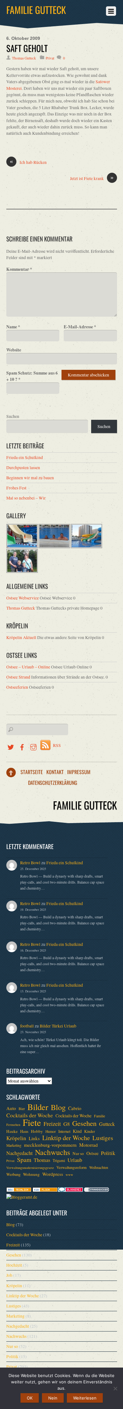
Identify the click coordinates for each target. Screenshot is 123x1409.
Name (13, 327)
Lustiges (102, 1138)
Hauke (12, 1131)
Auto (11, 1108)
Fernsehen (13, 1124)
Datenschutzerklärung (52, 782)
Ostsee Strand (18, 677)
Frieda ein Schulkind (24, 457)
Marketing (13, 1145)
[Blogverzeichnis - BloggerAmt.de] (21, 1197)
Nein (52, 1397)
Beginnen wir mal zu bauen (30, 478)
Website (13, 350)
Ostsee (92, 1153)
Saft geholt (27, 48)
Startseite (31, 772)
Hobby (37, 1131)
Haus (24, 1131)
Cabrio (74, 1108)
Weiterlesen (85, 1397)
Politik (108, 1153)
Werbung (13, 1174)
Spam (24, 1160)
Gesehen (84, 1123)
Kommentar (19, 269)
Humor (50, 1131)
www (69, 1174)
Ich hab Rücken (28, 162)
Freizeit (52, 1123)
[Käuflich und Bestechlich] (19, 1190)
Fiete (32, 1122)
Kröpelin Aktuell (21, 637)
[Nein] (115, 1388)
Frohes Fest (16, 488)
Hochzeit (14, 1265)
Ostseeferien (17, 687)
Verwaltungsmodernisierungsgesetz (30, 1167)
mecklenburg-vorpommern (50, 1145)
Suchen (12, 416)
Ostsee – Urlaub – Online (28, 667)
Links (34, 1138)
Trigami (59, 1160)
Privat (50, 58)
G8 (66, 1124)
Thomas (42, 1160)
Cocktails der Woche (29, 1115)
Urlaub (74, 1160)
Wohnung (31, 1174)
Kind (77, 1131)
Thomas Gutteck (24, 58)
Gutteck (107, 1124)
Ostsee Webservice (22, 598)
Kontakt (55, 772)
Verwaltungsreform (71, 1167)
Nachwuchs (52, 1152)
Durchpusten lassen (23, 467)
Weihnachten (98, 1167)
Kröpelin (16, 1138)
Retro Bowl (30, 863)
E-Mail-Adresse (80, 327)
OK (29, 1397)
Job (9, 1275)
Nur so (78, 1153)
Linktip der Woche (66, 1138)
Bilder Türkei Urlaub (58, 1026)
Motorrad (88, 1145)
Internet (64, 1131)
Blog (58, 1107)
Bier (22, 1108)
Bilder (37, 1107)
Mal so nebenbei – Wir (26, 498)
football (27, 1026)
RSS (57, 745)
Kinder (89, 1131)
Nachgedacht (19, 1153)
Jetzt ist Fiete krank (92, 178)
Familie (99, 1116)
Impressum (79, 772)
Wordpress (52, 1174)
